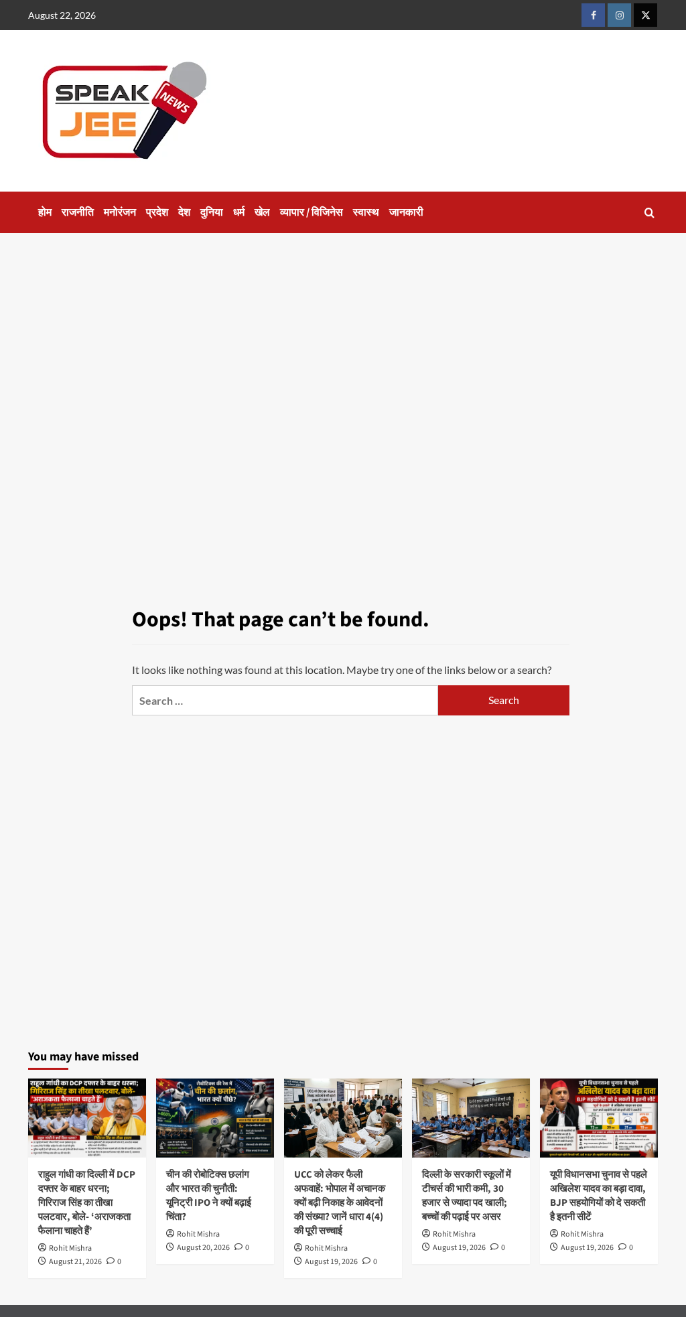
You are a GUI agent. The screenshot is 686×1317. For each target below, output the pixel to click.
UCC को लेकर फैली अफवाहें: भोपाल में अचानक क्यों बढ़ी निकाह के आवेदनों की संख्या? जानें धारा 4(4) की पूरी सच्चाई (339, 1203)
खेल (262, 212)
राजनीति (78, 212)
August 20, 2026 (203, 1247)
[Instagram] (619, 15)
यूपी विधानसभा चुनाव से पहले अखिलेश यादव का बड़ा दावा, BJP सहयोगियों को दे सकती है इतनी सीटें (598, 1196)
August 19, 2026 (331, 1261)
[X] (645, 15)
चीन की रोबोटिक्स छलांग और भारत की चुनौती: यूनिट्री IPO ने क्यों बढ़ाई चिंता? (208, 1196)
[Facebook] (593, 15)
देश (184, 212)
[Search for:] (285, 700)
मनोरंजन (120, 212)
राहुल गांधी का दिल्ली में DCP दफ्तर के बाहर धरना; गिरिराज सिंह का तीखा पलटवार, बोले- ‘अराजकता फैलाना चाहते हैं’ (86, 1203)
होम (45, 212)
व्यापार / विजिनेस (311, 212)
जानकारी (406, 212)
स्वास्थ (366, 212)
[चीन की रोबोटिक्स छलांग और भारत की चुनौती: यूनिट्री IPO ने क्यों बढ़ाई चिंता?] (215, 1118)
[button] (649, 212)
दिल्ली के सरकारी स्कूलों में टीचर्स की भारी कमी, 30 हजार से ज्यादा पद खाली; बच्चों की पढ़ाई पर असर (466, 1196)
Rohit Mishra (70, 1248)
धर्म (239, 212)
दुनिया (211, 212)
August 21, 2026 (75, 1261)
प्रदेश (157, 212)
